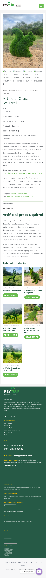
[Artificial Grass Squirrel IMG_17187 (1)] (8, 78)
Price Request (8, 432)
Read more (10, 295)
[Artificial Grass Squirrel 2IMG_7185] (18, 76)
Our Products (8, 423)
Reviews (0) (8, 209)
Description (8, 204)
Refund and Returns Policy (12, 430)
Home (5, 90)
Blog (5, 434)
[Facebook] (5, 416)
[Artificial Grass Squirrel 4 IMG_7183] (38, 76)
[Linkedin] (11, 416)
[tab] (23, 204)
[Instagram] (8, 416)
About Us (7, 425)
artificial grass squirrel (14, 196)
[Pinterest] (14, 416)
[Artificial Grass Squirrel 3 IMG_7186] (28, 76)
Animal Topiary (8, 428)
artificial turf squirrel (30, 196)
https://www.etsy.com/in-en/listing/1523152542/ (22, 173)
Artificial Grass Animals (17, 90)
